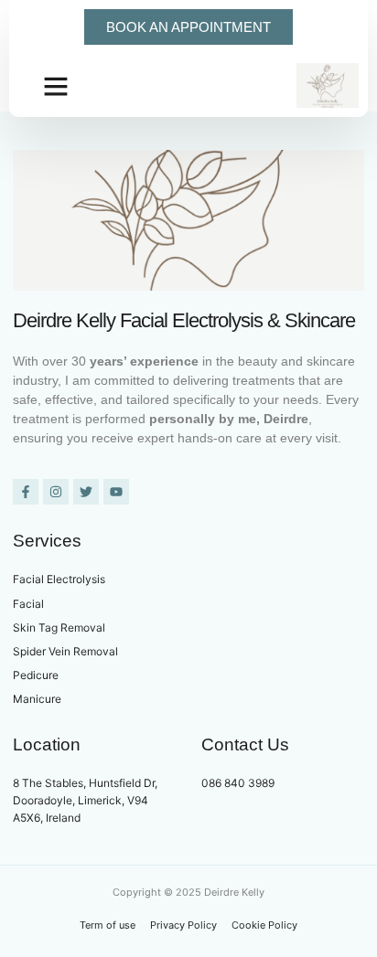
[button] (56, 86)
